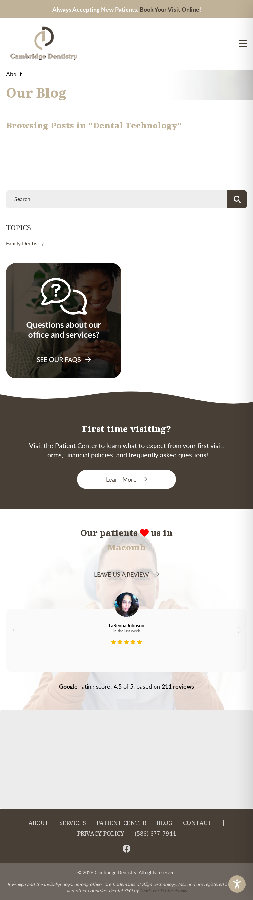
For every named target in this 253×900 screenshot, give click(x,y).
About (38, 823)
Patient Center (121, 823)
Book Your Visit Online (169, 9)
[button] (13, 630)
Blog (165, 823)
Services (72, 823)
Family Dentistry (25, 243)
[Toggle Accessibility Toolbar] (237, 884)
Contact (197, 823)
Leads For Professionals (163, 890)
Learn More (121, 479)
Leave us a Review (121, 574)
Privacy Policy (100, 834)
